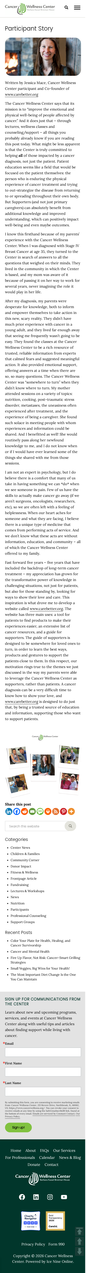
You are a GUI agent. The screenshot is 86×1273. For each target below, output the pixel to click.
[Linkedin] (8, 811)
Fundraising (20, 885)
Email (9, 1043)
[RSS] (55, 811)
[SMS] (40, 811)
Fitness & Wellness (24, 872)
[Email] (32, 811)
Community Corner (25, 860)
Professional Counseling (28, 916)
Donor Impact (21, 866)
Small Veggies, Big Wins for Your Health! (40, 968)
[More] (71, 811)
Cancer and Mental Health (30, 951)
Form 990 (56, 1244)
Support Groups (23, 922)
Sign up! (18, 1127)
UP (79, 1241)
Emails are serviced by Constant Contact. (54, 1113)
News (15, 897)
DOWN (79, 1251)
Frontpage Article (24, 878)
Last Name (13, 1082)
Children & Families (25, 854)
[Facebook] (16, 811)
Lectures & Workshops (27, 891)
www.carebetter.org (21, 94)
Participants (20, 909)
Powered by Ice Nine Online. (50, 1261)
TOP (79, 1231)
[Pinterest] (63, 811)
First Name (13, 1063)
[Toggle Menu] (77, 7)
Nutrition (18, 903)
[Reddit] (24, 811)
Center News (20, 848)
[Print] (47, 811)
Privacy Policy (33, 1244)
